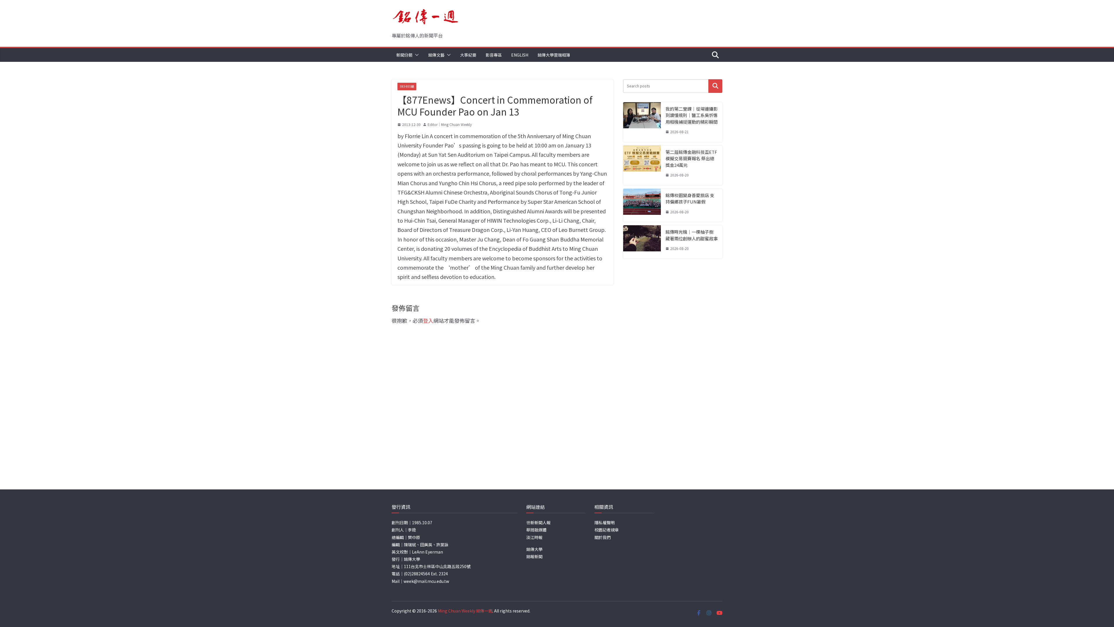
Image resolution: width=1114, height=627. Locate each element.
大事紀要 (468, 55)
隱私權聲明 (604, 522)
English (519, 55)
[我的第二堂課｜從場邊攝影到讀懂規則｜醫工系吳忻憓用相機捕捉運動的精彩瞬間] (642, 122)
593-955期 (407, 86)
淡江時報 (534, 537)
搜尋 (715, 86)
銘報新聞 (534, 556)
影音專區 (494, 55)
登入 (428, 320)
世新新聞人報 (538, 522)
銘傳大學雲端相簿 (554, 55)
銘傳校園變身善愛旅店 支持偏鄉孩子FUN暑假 (689, 198)
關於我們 (602, 537)
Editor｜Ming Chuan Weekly (450, 124)
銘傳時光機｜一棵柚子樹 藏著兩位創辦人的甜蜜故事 (691, 235)
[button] (416, 55)
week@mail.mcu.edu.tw (426, 581)
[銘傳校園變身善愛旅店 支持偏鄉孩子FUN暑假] (642, 205)
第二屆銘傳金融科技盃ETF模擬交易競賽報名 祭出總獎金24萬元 (691, 158)
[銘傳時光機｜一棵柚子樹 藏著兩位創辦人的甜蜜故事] (642, 242)
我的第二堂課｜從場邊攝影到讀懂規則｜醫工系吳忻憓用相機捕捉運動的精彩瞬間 (691, 115)
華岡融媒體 (536, 530)
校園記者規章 (606, 530)
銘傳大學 (534, 549)
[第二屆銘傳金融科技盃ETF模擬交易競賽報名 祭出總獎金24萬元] (642, 165)
